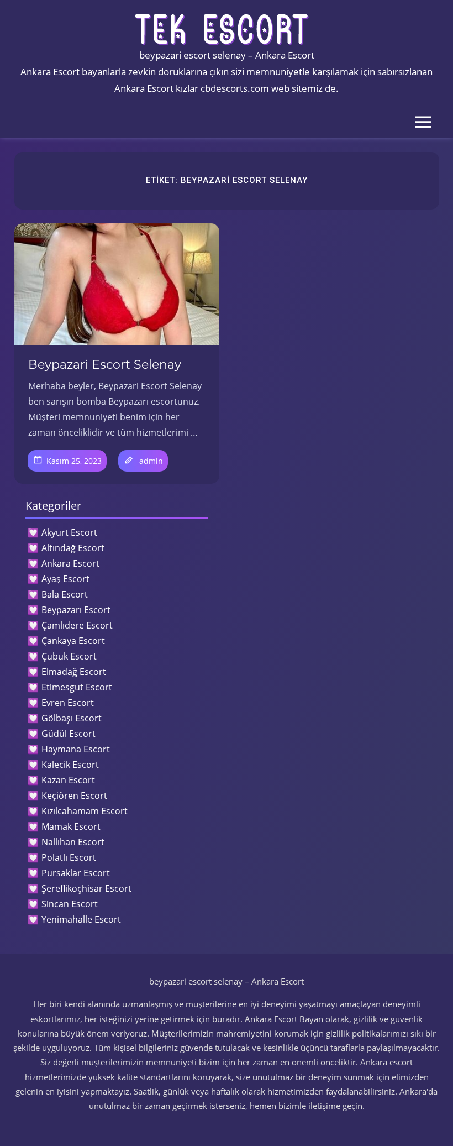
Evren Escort (67, 703)
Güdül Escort (68, 734)
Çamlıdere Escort (77, 625)
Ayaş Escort (65, 579)
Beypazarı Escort (75, 610)
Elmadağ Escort (73, 672)
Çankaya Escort (73, 641)
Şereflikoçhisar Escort (86, 888)
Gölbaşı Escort (71, 718)
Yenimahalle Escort (81, 919)
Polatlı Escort (68, 857)
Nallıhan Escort (72, 842)
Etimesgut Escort (76, 687)
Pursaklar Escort (75, 873)
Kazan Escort (68, 780)
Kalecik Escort (70, 764)
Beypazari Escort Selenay (104, 364)
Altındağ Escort (72, 548)
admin (151, 461)
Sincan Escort (69, 904)
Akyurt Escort (69, 532)
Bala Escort (64, 594)
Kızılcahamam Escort (84, 811)
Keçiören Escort (74, 795)
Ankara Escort (70, 563)
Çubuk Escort (69, 656)
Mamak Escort (71, 826)
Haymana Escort (75, 749)
